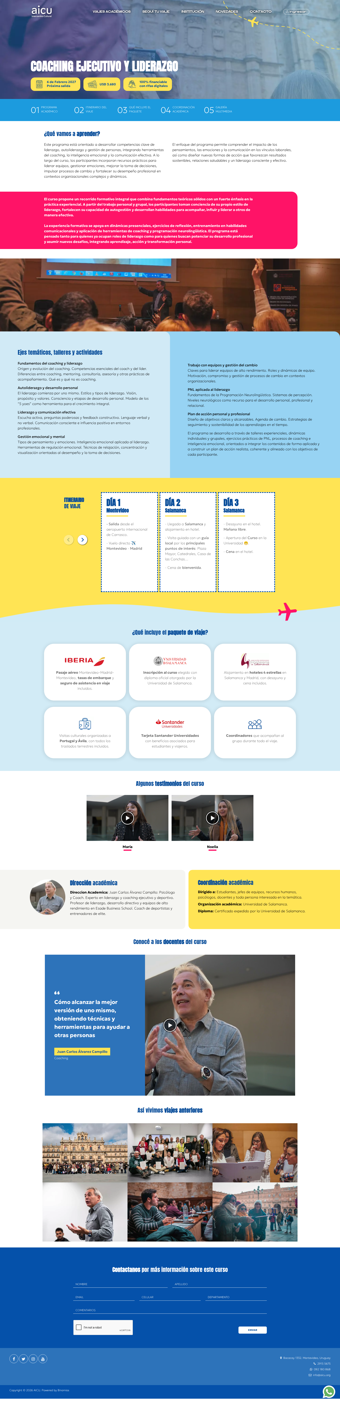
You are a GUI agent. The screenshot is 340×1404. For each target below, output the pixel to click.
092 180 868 (322, 1369)
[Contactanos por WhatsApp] (329, 1391)
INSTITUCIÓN (192, 11)
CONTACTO (261, 11)
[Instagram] (33, 1358)
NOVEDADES (227, 11)
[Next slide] (82, 540)
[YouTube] (42, 1358)
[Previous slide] (69, 540)
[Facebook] (13, 1358)
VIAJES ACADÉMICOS (112, 11)
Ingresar (297, 11)
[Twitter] (23, 1358)
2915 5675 (324, 1363)
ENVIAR (252, 1329)
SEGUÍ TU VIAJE (156, 11)
